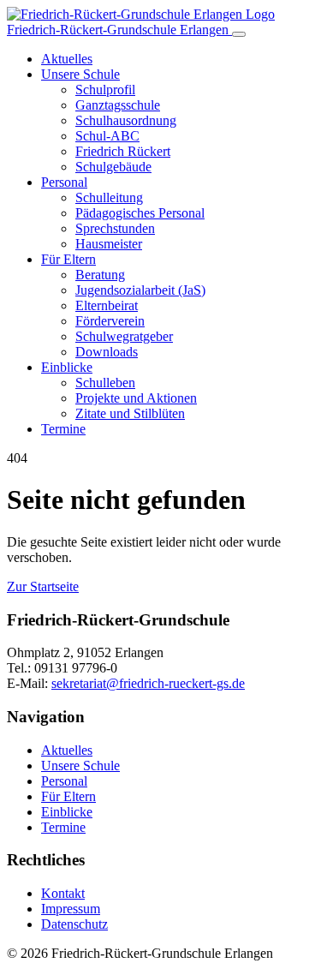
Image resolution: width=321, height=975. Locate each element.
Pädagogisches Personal (140, 213)
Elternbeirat (106, 305)
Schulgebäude (113, 166)
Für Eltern (68, 259)
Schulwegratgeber (124, 336)
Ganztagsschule (117, 105)
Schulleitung (109, 197)
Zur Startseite (43, 586)
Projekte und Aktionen (136, 398)
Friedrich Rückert (122, 151)
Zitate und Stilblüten (130, 413)
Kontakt (63, 893)
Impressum (70, 908)
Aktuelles (66, 58)
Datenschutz (74, 924)
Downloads (106, 351)
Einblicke (66, 367)
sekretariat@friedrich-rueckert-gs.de (148, 683)
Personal (64, 182)
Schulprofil (105, 89)
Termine (63, 429)
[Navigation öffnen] (239, 34)
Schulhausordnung (125, 120)
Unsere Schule (80, 74)
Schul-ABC (107, 136)
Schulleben (105, 382)
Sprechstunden (115, 228)
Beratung (100, 274)
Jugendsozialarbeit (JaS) (140, 290)
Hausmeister (108, 243)
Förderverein (110, 321)
